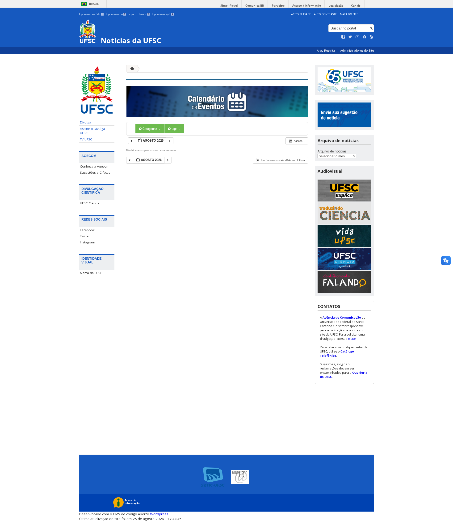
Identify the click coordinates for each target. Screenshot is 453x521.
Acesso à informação (306, 6)
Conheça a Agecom (94, 166)
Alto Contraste (325, 14)
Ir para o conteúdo (91, 14)
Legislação (336, 6)
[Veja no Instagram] (364, 37)
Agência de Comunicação (342, 317)
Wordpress (159, 514)
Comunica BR (254, 6)
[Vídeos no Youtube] (357, 37)
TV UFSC (86, 139)
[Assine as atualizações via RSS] (371, 37)
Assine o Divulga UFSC (92, 131)
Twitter (85, 236)
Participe (278, 6)
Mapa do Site (349, 14)
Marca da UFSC (91, 273)
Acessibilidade (301, 14)
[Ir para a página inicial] (130, 68)
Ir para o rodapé (162, 14)
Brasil (94, 4)
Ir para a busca (139, 14)
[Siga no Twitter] (350, 37)
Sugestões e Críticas (95, 172)
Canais (356, 6)
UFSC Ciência (89, 203)
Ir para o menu (116, 14)
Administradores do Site (357, 51)
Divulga (85, 122)
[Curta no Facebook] (343, 37)
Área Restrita (326, 51)
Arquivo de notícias (332, 151)
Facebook (87, 230)
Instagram (87, 242)
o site (352, 338)
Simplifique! (229, 6)
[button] (280, 160)
